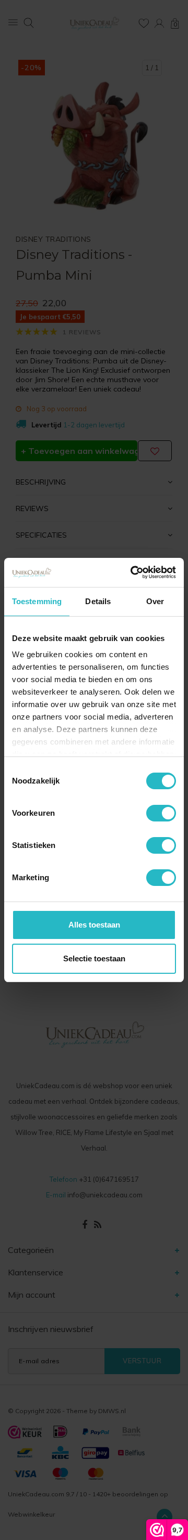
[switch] (161, 813)
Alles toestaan (94, 924)
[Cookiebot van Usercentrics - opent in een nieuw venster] (132, 572)
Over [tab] (155, 601)
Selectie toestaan (94, 958)
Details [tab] (98, 601)
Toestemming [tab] (37, 601)
